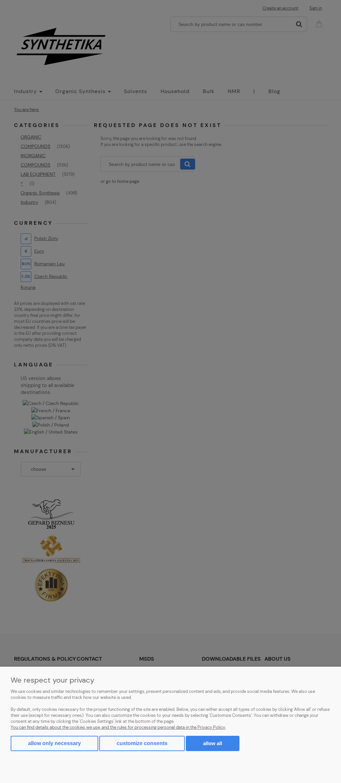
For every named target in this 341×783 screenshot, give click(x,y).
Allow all (212, 743)
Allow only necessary (54, 743)
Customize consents (142, 743)
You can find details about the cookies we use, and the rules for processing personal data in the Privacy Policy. (118, 727)
